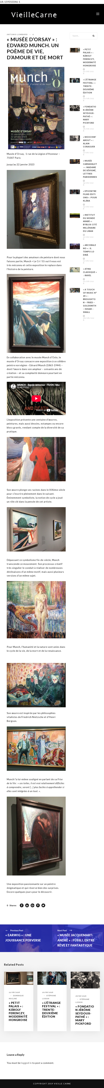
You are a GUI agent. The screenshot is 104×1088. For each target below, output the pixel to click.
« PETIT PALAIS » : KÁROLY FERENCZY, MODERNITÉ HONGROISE (18, 1011)
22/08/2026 (14, 992)
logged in (26, 1062)
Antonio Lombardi (17, 34)
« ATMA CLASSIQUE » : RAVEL (90, 272)
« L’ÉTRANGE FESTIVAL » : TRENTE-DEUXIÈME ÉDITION (89, 86)
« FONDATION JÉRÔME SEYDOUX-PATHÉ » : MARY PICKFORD (84, 1015)
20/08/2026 (47, 992)
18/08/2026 (80, 996)
